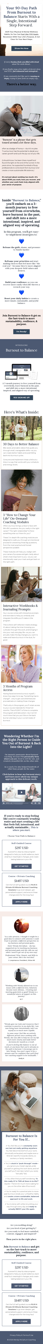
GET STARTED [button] (21, 866)
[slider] (20, 803)
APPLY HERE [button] (22, 902)
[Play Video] (4, 803)
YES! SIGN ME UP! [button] (21, 398)
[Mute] (32, 803)
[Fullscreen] (39, 803)
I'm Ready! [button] (21, 332)
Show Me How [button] (21, 48)
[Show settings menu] (35, 803)
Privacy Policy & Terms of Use (21, 1335)
